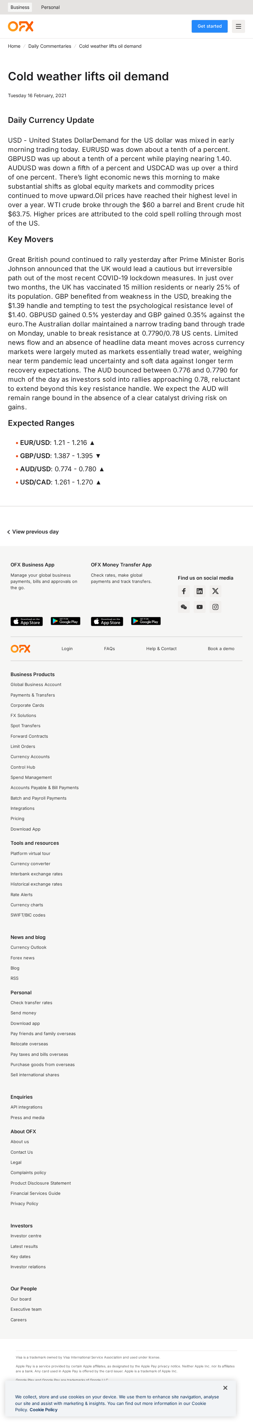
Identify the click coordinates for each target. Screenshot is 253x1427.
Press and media (27, 1117)
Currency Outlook (28, 947)
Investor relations (28, 1266)
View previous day (35, 531)
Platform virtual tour (30, 853)
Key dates (21, 1256)
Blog (15, 968)
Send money (23, 1012)
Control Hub (23, 767)
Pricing (17, 818)
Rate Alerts (22, 894)
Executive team (26, 1309)
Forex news (23, 957)
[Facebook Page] (184, 591)
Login (67, 648)
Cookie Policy (44, 1409)
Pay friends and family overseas (43, 1033)
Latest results (24, 1246)
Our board (21, 1299)
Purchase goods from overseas (43, 1064)
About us (20, 1141)
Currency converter (30, 863)
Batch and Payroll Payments (39, 798)
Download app (25, 1023)
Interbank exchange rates (37, 873)
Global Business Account (36, 684)
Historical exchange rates (36, 884)
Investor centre (26, 1235)
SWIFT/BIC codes (28, 915)
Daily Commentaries (49, 46)
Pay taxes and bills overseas (39, 1054)
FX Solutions (23, 715)
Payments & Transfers (33, 695)
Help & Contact (161, 648)
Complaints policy (28, 1172)
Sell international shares (35, 1074)
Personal (50, 7)
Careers (19, 1319)
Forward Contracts (29, 736)
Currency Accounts (30, 756)
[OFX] (20, 26)
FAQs (109, 648)
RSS (14, 978)
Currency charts (27, 904)
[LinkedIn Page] (200, 591)
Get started (210, 26)
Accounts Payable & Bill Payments (45, 787)
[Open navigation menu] (238, 26)
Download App (26, 829)
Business (20, 7)
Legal (16, 1162)
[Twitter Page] (215, 591)
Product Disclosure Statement (41, 1183)
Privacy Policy (24, 1203)
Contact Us (22, 1152)
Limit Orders (23, 746)
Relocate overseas (29, 1043)
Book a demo (221, 648)
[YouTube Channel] (200, 607)
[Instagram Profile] (215, 607)
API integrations (26, 1107)
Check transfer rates (31, 1002)
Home (14, 46)
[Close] (225, 1388)
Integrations (23, 808)
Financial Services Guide (36, 1193)
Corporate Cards (27, 705)
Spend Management (31, 777)
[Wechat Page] (184, 607)
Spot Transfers (26, 725)
